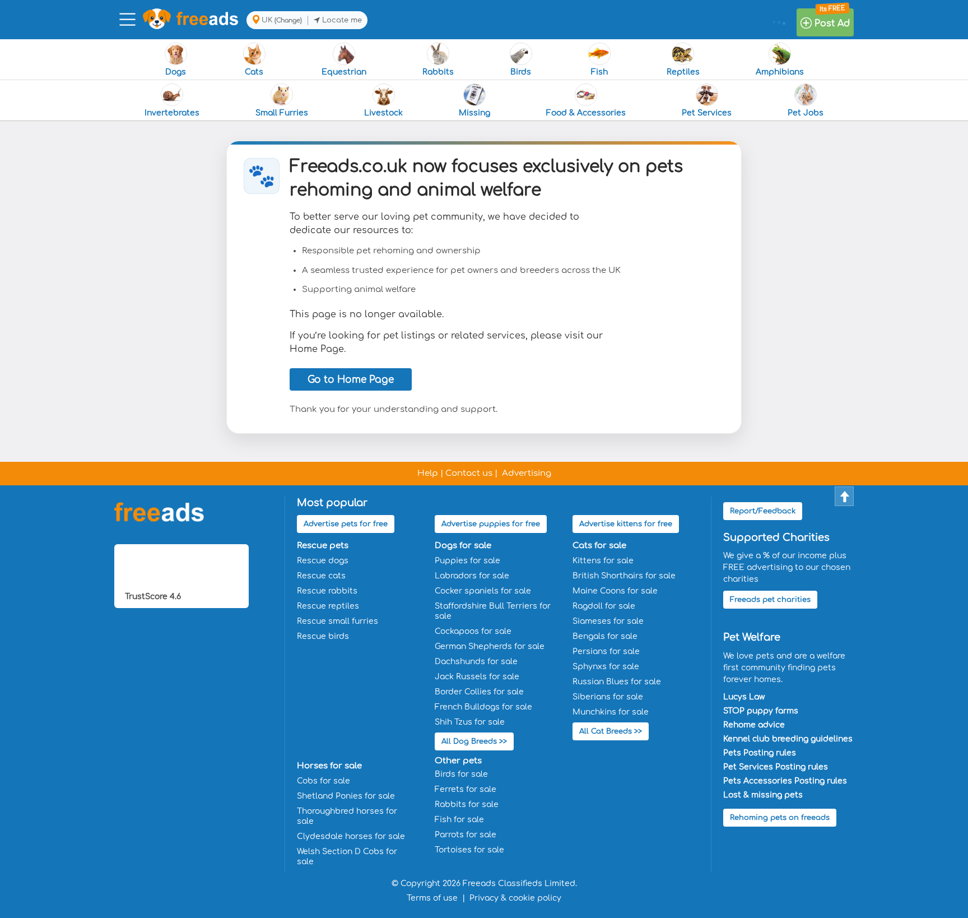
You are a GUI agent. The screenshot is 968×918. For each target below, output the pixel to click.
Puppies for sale (467, 561)
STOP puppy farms (760, 711)
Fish (599, 72)
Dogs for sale (463, 545)
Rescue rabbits (327, 591)
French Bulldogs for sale (483, 707)
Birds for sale (461, 774)
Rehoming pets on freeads (780, 818)
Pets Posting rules (759, 753)
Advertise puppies (490, 524)
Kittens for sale (603, 561)
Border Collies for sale (479, 692)
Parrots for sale (465, 835)
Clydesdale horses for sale (351, 836)
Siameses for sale (608, 621)
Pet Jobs (805, 113)
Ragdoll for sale (604, 606)
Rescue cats (321, 576)
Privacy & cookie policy (515, 898)
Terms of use (432, 898)
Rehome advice (754, 725)
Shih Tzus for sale (470, 722)
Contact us (468, 473)
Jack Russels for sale (477, 677)
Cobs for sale (323, 781)
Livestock (383, 113)
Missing (474, 113)
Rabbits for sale (467, 804)
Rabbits (438, 72)
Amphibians (780, 72)
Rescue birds (323, 636)
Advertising (526, 473)
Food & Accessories (586, 113)
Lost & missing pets (763, 795)
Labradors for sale (472, 576)
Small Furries (281, 113)
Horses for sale (329, 766)
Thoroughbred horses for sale (347, 816)
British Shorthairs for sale (624, 576)
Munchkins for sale (611, 712)
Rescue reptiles (328, 606)
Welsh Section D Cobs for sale (347, 856)
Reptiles (683, 72)
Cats (254, 72)
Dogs (175, 72)
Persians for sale (606, 651)
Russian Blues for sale (617, 682)
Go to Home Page (350, 379)
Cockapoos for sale (473, 631)
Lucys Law (744, 697)
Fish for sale (459, 819)
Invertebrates (172, 113)
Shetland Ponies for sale (346, 796)
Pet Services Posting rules (775, 767)
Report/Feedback (762, 511)
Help (427, 473)
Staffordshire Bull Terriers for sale (493, 611)
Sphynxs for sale (606, 666)
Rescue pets (322, 545)
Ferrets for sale (465, 789)
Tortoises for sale (469, 850)
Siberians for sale (608, 697)
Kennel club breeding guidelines (788, 739)
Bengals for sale (605, 636)
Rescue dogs (322, 561)
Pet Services (707, 113)
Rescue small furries (337, 621)
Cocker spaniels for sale (483, 591)
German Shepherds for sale (489, 646)
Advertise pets (346, 524)
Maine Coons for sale (615, 591)
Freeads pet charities (770, 600)
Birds (520, 72)
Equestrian (344, 72)
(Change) (288, 20)
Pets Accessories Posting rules (785, 781)
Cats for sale (599, 545)
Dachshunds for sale (476, 661)
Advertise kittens (625, 524)
